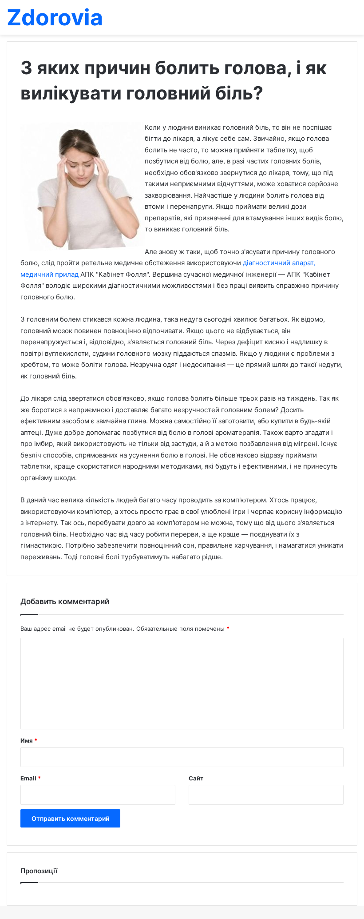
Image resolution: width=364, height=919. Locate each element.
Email (30, 778)
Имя (28, 740)
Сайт (196, 778)
